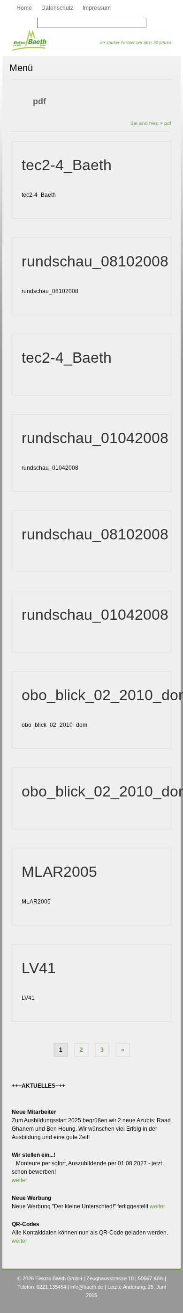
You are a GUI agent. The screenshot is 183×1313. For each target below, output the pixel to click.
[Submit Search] (44, 23)
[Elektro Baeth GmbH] (91, 40)
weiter (19, 1180)
